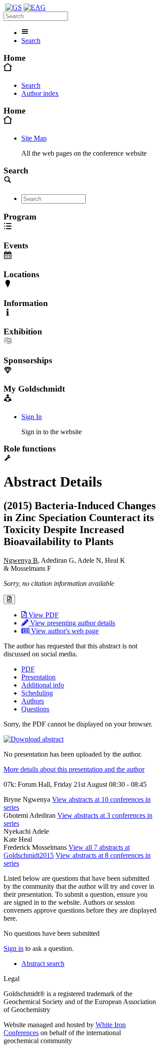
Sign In (31, 416)
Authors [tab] (32, 701)
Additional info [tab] (42, 685)
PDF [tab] (28, 669)
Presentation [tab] (38, 677)
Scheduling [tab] (37, 693)
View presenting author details (71, 623)
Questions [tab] (35, 709)
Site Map (34, 138)
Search (30, 40)
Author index (40, 93)
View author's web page (64, 631)
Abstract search (42, 963)
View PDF (43, 615)
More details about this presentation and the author (74, 769)
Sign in (14, 948)
